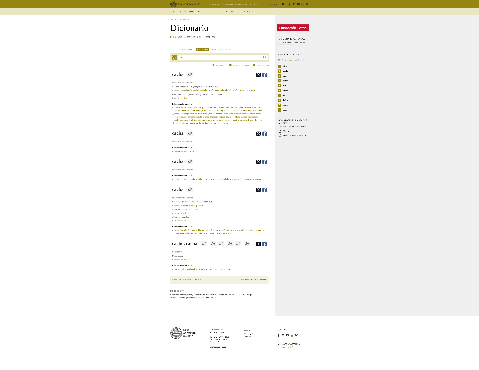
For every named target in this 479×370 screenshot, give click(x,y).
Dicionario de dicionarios (294, 135)
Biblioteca (215, 4)
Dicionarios (247, 11)
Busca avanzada (221, 49)
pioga (285, 66)
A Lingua (177, 11)
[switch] (201, 279)
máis (285, 76)
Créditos (210, 37)
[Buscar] (283, 4)
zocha (285, 71)
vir (284, 95)
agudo (286, 110)
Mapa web (247, 330)
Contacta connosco (218, 347)
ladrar (285, 100)
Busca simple (185, 49)
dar (284, 85)
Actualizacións (194, 37)
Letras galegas (211, 11)
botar (285, 81)
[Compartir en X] (258, 74)
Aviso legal (248, 333)
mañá (285, 90)
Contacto (273, 4)
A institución (192, 11)
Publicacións (251, 4)
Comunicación (230, 11)
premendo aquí (288, 45)
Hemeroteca (228, 4)
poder (285, 105)
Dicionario (176, 37)
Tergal (286, 131)
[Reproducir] (190, 74)
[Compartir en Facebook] (264, 74)
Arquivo (239, 4)
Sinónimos (202, 49)
